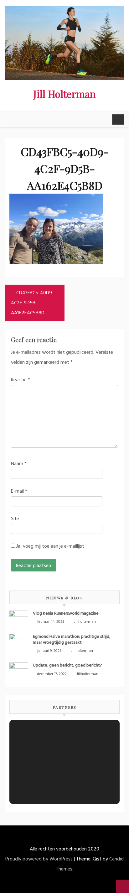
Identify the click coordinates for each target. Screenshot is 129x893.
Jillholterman (85, 622)
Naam (19, 464)
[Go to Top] (122, 886)
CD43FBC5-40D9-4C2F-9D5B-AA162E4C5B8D (32, 303)
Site (15, 519)
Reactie (20, 380)
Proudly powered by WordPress (39, 859)
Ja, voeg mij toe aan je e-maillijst (49, 546)
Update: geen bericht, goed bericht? (67, 665)
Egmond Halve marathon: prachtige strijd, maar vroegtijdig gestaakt (71, 639)
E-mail (19, 491)
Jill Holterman (64, 93)
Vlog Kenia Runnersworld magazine (66, 613)
